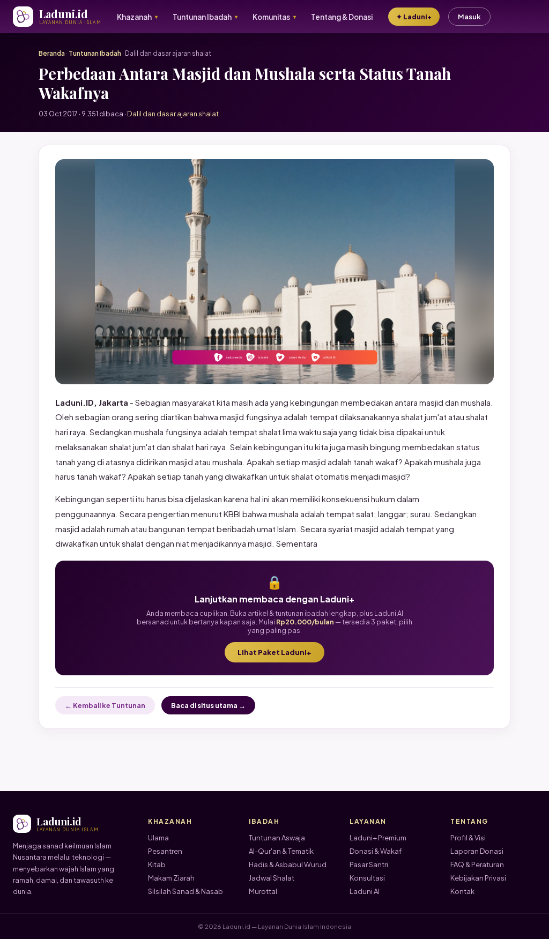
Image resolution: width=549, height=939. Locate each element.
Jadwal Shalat (271, 878)
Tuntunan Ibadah (95, 53)
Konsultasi (367, 878)
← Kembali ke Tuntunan (105, 705)
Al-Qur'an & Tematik (281, 851)
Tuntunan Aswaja (277, 837)
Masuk (469, 16)
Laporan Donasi (476, 851)
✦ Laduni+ (414, 16)
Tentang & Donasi (342, 16)
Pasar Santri (369, 864)
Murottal (263, 891)
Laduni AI (365, 891)
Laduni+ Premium (378, 837)
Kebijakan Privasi (478, 878)
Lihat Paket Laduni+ (274, 652)
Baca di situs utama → (208, 705)
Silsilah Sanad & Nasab (185, 891)
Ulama (158, 837)
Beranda (52, 53)
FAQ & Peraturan (477, 864)
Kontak (462, 891)
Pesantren (165, 851)
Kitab (157, 864)
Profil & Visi (468, 837)
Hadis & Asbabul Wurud (288, 864)
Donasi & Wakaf (376, 851)
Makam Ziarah (171, 878)
